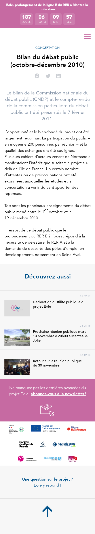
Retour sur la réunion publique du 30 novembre (57, 363)
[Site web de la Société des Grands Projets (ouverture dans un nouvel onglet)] (26, 444)
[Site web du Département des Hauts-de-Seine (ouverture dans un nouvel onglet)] (64, 444)
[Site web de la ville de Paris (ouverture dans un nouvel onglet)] (42, 444)
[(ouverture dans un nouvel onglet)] (47, 409)
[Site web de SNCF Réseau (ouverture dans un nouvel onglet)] (73, 458)
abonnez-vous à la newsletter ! (58, 393)
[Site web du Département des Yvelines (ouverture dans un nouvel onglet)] (27, 458)
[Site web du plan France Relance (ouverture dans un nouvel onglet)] (16, 429)
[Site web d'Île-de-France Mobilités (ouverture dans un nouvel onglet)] (52, 458)
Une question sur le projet (46, 479)
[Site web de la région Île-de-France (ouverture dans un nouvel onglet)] (76, 429)
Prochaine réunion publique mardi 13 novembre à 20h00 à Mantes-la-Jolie (60, 336)
